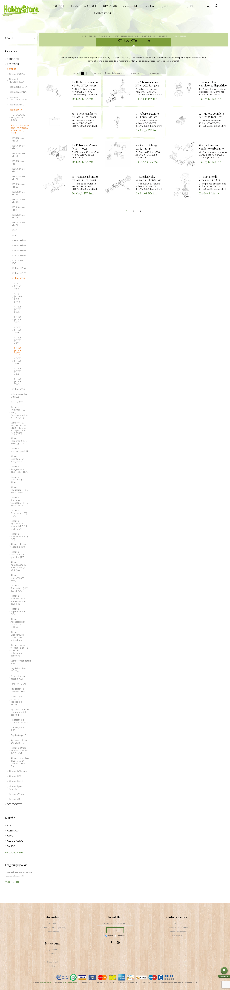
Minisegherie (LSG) (18, 729)
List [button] (87, 73)
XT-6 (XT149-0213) (18, 286)
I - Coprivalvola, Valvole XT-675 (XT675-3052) (149, 178)
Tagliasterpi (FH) (19, 735)
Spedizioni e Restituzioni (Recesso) (52, 928)
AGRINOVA (13, 830)
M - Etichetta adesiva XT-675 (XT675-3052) (84, 115)
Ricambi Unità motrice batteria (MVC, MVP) (19, 751)
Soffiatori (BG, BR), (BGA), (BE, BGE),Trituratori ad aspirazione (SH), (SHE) (19, 428)
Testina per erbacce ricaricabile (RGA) (17, 700)
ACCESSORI (13, 64)
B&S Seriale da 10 (18, 154)
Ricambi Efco (16, 776)
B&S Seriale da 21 (18, 178)
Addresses (52, 958)
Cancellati (121, 936)
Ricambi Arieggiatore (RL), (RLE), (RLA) (19, 469)
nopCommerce (45, 983)
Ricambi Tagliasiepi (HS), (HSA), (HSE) (19, 490)
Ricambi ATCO (16, 104)
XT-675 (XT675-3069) (18, 361)
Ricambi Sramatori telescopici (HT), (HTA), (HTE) (19, 501)
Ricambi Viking (17, 794)
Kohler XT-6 (18, 278)
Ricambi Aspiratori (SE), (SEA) (18, 612)
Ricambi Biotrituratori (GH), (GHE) (17, 459)
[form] (115, 923)
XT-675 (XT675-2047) (18, 340)
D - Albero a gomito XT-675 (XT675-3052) (147, 115)
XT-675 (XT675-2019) (18, 320)
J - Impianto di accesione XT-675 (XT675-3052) (209, 178)
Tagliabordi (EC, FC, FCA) (19, 669)
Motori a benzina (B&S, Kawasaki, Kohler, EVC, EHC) (20, 129)
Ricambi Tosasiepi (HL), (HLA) (18, 480)
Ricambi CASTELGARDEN (18, 98)
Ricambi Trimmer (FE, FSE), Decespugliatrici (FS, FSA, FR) (19, 412)
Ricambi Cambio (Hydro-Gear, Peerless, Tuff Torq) (20, 762)
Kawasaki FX (19, 255)
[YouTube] (118, 942)
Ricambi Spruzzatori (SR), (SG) (19, 537)
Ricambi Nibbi (16, 781)
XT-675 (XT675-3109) (18, 382)
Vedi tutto (12, 882)
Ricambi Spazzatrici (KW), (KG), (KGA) (20, 588)
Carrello (224, 6)
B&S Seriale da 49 (18, 216)
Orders (52, 954)
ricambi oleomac (26, 872)
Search (178, 923)
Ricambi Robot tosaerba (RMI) (19, 545)
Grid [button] (82, 73)
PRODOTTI (13, 59)
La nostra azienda (52, 932)
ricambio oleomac (13, 876)
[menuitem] (52, 923)
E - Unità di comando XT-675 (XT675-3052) (85, 83)
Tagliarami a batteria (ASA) (18, 690)
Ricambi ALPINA (17, 92)
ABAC (10, 825)
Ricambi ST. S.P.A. (18, 87)
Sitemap (52, 923)
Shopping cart (52, 962)
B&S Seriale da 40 (18, 201)
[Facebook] (111, 942)
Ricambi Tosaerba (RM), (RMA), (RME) (19, 441)
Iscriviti (110, 936)
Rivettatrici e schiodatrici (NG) (19, 721)
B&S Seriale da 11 (18, 162)
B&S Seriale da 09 (18, 147)
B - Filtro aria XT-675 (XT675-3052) (84, 146)
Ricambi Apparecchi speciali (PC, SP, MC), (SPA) (19, 525)
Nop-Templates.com (70, 983)
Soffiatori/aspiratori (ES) (20, 662)
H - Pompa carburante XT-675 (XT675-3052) (85, 178)
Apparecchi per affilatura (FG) (19, 741)
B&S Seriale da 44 (18, 208)
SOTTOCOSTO (15, 804)
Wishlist (52, 966)
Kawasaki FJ (19, 245)
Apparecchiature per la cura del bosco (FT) (20, 712)
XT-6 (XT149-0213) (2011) (18, 297)
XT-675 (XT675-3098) (18, 371)
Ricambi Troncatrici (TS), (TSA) (19, 513)
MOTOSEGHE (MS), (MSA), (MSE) (18, 117)
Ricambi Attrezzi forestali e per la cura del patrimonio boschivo (20, 650)
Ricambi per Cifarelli (15, 787)
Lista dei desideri (56, 82)
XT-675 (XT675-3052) (18, 351)
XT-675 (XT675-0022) (18, 309)
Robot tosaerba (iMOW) (19, 395)
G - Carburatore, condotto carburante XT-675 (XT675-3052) (211, 146)
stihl (23, 876)
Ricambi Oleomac (18, 771)
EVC (14, 235)
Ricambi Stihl (16, 109)
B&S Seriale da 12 (18, 170)
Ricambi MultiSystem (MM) (17, 578)
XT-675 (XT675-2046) (18, 330)
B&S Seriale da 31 (18, 193)
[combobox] (183, 6)
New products (177, 936)
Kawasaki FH (19, 240)
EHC (14, 230)
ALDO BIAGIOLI (15, 841)
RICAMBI (11, 69)
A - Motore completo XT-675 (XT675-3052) (211, 115)
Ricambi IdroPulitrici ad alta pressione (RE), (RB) (18, 600)
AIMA (10, 835)
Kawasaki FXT (17, 262)
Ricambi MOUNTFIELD (16, 80)
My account (52, 950)
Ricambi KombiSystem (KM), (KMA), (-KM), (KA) (18, 566)
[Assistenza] (224, 970)
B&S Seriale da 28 (18, 185)
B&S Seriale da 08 (18, 139)
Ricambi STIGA (17, 74)
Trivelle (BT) (17, 402)
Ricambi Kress (16, 799)
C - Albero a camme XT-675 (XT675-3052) (147, 83)
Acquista (51, 76)
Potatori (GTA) (18, 684)
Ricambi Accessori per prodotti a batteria (18, 623)
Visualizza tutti (15, 852)
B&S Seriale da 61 (18, 224)
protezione (12, 872)
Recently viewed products (177, 928)
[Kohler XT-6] (54, 91)
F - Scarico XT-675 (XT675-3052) (146, 146)
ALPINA (11, 846)
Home (83, 36)
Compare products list (177, 932)
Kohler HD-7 (19, 273)
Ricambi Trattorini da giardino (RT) (18, 555)
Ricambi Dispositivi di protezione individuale (17, 636)
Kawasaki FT (19, 250)
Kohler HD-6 (19, 268)
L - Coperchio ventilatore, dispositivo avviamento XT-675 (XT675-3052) (213, 83)
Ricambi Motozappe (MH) (20, 450)
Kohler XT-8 (18, 389)
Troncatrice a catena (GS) (18, 677)
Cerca (207, 6)
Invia (115, 930)
